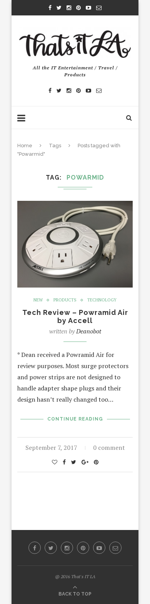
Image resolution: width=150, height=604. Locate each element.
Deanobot (88, 331)
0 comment (109, 447)
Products (65, 300)
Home (24, 145)
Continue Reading (75, 419)
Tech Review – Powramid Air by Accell (75, 316)
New (38, 300)
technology (102, 300)
